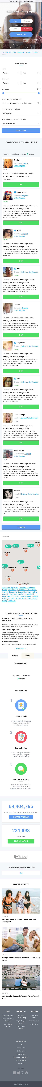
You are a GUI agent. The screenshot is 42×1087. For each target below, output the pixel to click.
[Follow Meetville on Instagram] (22, 1072)
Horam (18, 598)
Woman (27, 21)
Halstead (11, 598)
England (28, 52)
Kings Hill (5, 592)
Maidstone (22, 594)
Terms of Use (21, 1054)
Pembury (35, 52)
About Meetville (21, 1041)
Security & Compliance (21, 1057)
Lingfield (35, 596)
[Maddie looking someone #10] (8, 494)
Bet (18, 379)
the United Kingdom (18, 52)
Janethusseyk (19, 415)
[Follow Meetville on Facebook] (14, 1072)
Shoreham (15, 596)
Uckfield (4, 598)
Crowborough (13, 590)
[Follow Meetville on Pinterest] (26, 1072)
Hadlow (4, 590)
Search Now (21, 130)
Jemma (17, 305)
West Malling (32, 592)
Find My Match (21, 841)
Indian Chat (34, 1024)
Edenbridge (22, 592)
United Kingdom (19, 166)
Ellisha (16, 160)
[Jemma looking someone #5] (8, 308)
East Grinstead (25, 596)
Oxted (34, 598)
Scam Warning (21, 1060)
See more (21, 527)
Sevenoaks (13, 592)
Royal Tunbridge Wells (10, 588)
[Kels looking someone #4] (8, 272)
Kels (18, 269)
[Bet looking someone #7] (8, 382)
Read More (20, 649)
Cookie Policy (21, 1051)
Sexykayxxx (21, 192)
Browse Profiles (21, 817)
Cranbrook (23, 590)
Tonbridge (22, 588)
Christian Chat (34, 1021)
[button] (26, 570)
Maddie (17, 491)
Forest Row (13, 594)
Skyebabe (21, 343)
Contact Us (21, 1064)
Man (15, 21)
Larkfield (5, 594)
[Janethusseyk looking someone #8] (8, 418)
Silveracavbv (19, 450)
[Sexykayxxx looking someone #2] (8, 195)
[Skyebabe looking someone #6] (8, 346)
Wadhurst (31, 588)
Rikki (19, 230)
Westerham (6, 596)
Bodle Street (26, 598)
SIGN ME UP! (21, 34)
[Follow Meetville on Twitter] (18, 1072)
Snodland (30, 594)
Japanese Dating (8, 1015)
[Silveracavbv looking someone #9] (8, 453)
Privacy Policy (21, 1048)
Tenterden (11, 601)
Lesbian (4, 54)
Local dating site (6, 52)
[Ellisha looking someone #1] (8, 163)
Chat (21, 184)
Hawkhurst (32, 590)
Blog (21, 1045)
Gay (21, 873)
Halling (4, 601)
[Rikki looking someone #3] (8, 233)
